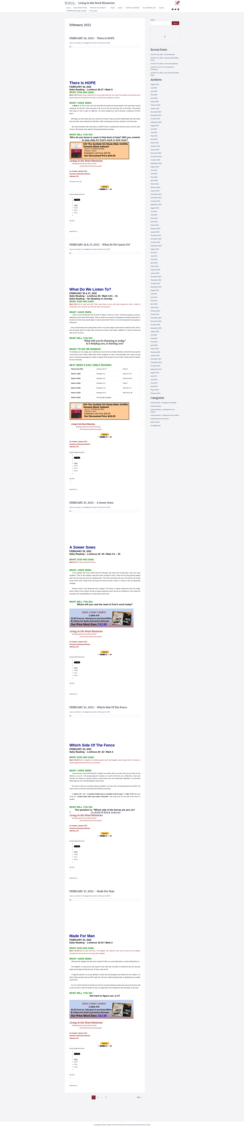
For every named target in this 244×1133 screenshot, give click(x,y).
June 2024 (154, 173)
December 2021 (156, 276)
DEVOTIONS (155, 422)
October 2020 (155, 324)
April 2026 (154, 98)
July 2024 (154, 170)
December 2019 (156, 359)
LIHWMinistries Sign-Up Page (76, 11)
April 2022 (154, 263)
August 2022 (155, 249)
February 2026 (155, 105)
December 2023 (156, 194)
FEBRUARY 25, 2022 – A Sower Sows (91, 502)
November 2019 (156, 362)
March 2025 (155, 143)
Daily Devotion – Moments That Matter (164, 402)
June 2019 (154, 379)
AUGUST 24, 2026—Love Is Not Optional (164, 63)
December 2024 (156, 153)
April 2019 (154, 386)
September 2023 (156, 204)
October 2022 (155, 242)
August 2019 (155, 372)
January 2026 (155, 108)
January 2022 (155, 273)
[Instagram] (178, 9)
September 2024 (156, 163)
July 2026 (154, 88)
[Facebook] (172, 9)
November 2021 (156, 280)
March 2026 (155, 101)
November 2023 (156, 197)
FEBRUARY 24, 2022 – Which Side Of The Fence (98, 707)
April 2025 (154, 139)
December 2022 (156, 235)
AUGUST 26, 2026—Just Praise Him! (163, 54)
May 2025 (154, 136)
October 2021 (155, 283)
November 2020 (156, 321)
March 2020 (155, 348)
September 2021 (156, 287)
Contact (161, 8)
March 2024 (155, 184)
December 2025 (156, 112)
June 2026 (154, 91)
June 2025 (154, 132)
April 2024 (154, 180)
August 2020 (155, 331)
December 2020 (156, 318)
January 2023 (155, 232)
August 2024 (155, 167)
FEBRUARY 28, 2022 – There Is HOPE (91, 38)
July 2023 (154, 211)
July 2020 (154, 335)
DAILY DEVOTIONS (80, 8)
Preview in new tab (75, 181)
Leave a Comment (75, 43)
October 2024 (155, 160)
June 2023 (154, 215)
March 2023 (155, 225)
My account (93, 11)
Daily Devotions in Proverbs (160, 419)
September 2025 (156, 122)
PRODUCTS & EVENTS (98, 8)
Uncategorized (87, 43)
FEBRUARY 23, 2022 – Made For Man (91, 891)
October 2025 (155, 119)
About (113, 8)
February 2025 (155, 146)
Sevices (120, 8)
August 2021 (155, 290)
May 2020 (154, 342)
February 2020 (155, 352)
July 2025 (154, 129)
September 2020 (156, 328)
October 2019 (155, 366)
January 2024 (155, 191)
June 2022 (154, 256)
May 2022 (154, 259)
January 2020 (155, 355)
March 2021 (155, 307)
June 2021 (154, 297)
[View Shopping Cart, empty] (177, 3)
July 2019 (154, 376)
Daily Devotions (156, 406)
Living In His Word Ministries (96, 3)
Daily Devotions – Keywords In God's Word (165, 415)
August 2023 (155, 208)
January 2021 (155, 314)
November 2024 (156, 156)
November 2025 (156, 115)
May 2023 (154, 218)
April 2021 (154, 304)
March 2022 (155, 266)
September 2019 (156, 369)
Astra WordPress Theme (142, 1125)
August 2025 (155, 125)
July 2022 (154, 252)
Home (68, 8)
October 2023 (155, 201)
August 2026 (155, 84)
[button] (107, 7)
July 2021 (154, 294)
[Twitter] (175, 9)
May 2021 (154, 300)
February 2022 (155, 270)
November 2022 (156, 239)
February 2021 (155, 311)
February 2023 (155, 228)
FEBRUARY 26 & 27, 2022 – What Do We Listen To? (99, 244)
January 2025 (155, 149)
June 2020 (154, 338)
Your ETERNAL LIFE (149, 8)
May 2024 (154, 177)
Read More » (73, 231)
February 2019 (155, 393)
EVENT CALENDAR (132, 8)
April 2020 (154, 345)
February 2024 (155, 187)
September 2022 (156, 246)
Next (139, 1097)
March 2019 (155, 390)
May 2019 (154, 383)
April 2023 (154, 221)
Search (153, 20)
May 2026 (154, 95)
